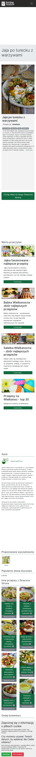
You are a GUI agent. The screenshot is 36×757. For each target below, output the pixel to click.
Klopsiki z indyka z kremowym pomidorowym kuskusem (27, 608)
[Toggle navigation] (31, 4)
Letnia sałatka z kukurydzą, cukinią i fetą (27, 669)
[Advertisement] (18, 27)
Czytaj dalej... (18, 282)
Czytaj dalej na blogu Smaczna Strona (18, 196)
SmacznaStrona (16, 461)
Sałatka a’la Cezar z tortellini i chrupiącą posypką (9, 608)
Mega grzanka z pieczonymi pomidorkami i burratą (27, 640)
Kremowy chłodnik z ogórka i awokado (26, 699)
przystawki (6, 128)
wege (19, 128)
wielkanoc (25, 128)
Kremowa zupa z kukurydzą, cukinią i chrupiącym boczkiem (9, 641)
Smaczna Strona (9, 617)
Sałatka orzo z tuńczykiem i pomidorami (8, 702)
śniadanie (13, 128)
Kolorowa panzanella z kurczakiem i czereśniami (8, 673)
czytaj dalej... (30, 150)
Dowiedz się (14, 748)
